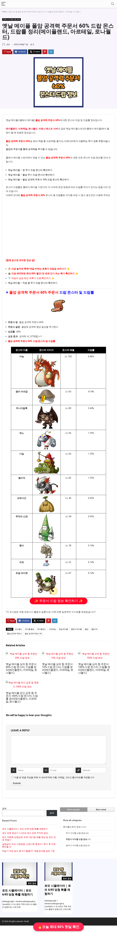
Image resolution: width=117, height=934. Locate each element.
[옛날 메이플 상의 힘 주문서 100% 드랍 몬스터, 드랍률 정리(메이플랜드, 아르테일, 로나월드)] (94, 653)
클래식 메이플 (76, 629)
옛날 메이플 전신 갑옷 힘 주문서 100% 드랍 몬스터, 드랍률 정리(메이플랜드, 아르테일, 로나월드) (22, 697)
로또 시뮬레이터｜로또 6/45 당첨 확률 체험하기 (25, 829)
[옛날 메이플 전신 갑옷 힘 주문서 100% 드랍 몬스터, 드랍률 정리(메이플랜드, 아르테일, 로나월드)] (22, 682)
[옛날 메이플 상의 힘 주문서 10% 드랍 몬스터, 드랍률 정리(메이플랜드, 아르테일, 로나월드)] (58, 653)
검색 (4, 808)
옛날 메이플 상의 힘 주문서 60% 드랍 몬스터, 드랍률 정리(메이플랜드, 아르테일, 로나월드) (21, 668)
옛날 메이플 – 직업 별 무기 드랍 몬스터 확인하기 (32, 283)
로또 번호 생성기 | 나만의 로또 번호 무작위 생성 (25, 833)
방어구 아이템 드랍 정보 (76, 845)
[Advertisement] (58, 230)
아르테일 (22, 128)
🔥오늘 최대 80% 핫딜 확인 (58, 927)
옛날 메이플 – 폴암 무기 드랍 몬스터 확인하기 (31, 174)
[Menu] (3, 4)
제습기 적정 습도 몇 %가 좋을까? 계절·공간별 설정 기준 (28, 851)
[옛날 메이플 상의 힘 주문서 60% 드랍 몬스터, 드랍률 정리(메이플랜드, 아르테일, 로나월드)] (22, 653)
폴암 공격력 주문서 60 (33, 634)
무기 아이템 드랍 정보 (75, 833)
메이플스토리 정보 (72, 827)
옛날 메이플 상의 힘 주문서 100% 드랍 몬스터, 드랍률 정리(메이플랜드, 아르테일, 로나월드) (94, 668)
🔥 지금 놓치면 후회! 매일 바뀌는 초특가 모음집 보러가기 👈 (39, 268)
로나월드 (33, 128)
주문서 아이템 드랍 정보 (11, 19)
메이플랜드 (11, 128)
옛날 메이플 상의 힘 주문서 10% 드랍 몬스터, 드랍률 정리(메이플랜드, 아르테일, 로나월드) (57, 668)
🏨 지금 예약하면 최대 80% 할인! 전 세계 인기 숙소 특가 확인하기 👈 (43, 273)
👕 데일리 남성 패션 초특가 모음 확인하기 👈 (31, 278)
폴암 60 (94, 629)
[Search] (112, 4)
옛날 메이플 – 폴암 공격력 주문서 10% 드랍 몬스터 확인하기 (38, 179)
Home (4, 12)
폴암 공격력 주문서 (14, 634)
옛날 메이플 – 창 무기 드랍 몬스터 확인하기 (30, 170)
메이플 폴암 (29, 629)
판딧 (8, 44)
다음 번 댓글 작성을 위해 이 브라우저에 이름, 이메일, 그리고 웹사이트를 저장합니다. (54, 777)
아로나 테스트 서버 (48, 128)
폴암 (86, 629)
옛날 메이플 (63, 629)
